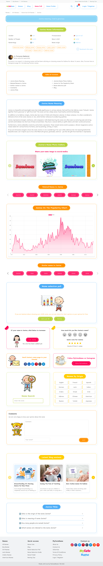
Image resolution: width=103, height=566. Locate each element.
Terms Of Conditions (59, 552)
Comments (13, 87)
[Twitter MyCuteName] (79, 544)
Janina (39, 12)
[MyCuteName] (10, 6)
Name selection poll (59, 85)
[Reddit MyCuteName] (94, 544)
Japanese (89, 401)
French (75, 382)
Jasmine (18, 195)
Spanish (88, 382)
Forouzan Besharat (22, 56)
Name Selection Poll (34, 549)
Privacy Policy (57, 555)
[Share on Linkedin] (29, 364)
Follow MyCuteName (81, 363)
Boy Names (16, 1)
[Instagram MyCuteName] (72, 544)
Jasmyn (87, 195)
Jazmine (45, 195)
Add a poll (44, 319)
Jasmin (59, 195)
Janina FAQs (14, 90)
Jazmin (32, 195)
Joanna (18, 273)
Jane (32, 273)
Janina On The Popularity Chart (63, 83)
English (61, 382)
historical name (18, 47)
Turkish (75, 401)
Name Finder (32, 555)
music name (51, 47)
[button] (9, 165)
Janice (59, 273)
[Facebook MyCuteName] (75, 544)
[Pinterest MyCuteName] (83, 544)
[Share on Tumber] (40, 364)
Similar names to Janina (18, 85)
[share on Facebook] (25, 364)
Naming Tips (93, 1)
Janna (73, 273)
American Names (7, 557)
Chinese (75, 396)
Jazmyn (73, 195)
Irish (88, 392)
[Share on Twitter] (32, 364)
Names (8, 1)
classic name (61, 47)
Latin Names (6, 552)
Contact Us (56, 547)
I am (32, 340)
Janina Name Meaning (17, 81)
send (83, 440)
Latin (75, 387)
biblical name (30, 47)
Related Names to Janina (18, 83)
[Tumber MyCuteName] (86, 544)
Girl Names (24, 1)
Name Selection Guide (81, 1)
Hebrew (61, 396)
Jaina (87, 273)
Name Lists (31, 544)
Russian (61, 401)
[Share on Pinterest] (36, 364)
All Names (5, 544)
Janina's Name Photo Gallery (62, 81)
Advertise (56, 549)
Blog (54, 87)
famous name (41, 47)
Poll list (59, 319)
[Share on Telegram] (43, 364)
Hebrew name (48, 50)
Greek (75, 392)
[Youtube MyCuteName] (98, 544)
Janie (46, 273)
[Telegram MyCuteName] (90, 544)
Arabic (61, 392)
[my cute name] (85, 552)
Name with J (38, 50)
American (89, 396)
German (61, 387)
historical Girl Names (28, 12)
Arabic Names (6, 555)
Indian (89, 387)
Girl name (28, 50)
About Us (55, 544)
